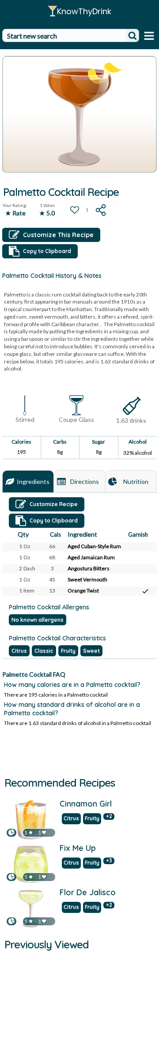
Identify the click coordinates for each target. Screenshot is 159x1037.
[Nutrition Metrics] (11, 832)
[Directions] (61, 481)
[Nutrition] (112, 481)
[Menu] (149, 35)
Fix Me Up (78, 848)
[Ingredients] (9, 481)
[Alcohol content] (131, 406)
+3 (109, 861)
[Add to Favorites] (74, 210)
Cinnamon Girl (86, 804)
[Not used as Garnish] (145, 547)
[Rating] (31, 832)
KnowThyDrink (84, 11)
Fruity (68, 650)
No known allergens (37, 619)
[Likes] (44, 832)
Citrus (19, 650)
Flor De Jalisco (88, 893)
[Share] (101, 210)
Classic (43, 650)
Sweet (91, 650)
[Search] (132, 35)
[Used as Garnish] (145, 591)
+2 (109, 816)
